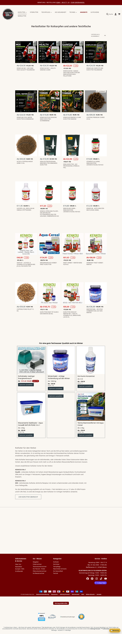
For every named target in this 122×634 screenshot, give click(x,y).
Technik (55, 573)
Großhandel (19, 571)
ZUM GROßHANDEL (78, 2)
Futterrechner (37, 564)
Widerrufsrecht (90, 594)
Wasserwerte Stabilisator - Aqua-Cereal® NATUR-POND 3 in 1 (30, 424)
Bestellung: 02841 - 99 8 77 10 (97, 562)
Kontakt (99, 594)
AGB (82, 594)
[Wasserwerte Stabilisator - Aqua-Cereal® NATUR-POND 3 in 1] (31, 407)
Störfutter (56, 564)
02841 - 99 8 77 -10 (62, 2)
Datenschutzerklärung (42, 594)
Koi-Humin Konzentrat (86, 376)
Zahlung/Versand (65, 594)
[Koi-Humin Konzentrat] (91, 360)
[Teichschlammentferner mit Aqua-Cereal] (91, 407)
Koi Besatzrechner (38, 573)
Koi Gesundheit (58, 571)
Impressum (54, 594)
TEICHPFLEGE (45, 12)
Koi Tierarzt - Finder (39, 569)
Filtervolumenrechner (39, 571)
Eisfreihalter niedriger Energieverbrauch (26, 377)
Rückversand (75, 594)
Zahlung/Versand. (95, 629)
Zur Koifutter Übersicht (28, 497)
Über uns (18, 564)
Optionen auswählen (25, 385)
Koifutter (56, 562)
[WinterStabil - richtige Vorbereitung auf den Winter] (61, 360)
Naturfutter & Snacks (60, 569)
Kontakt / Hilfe (19, 569)
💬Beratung (115, 630)
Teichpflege (56, 566)
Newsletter (18, 567)
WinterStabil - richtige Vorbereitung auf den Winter (59, 377)
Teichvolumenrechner (40, 566)
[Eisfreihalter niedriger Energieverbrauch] (31, 360)
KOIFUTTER (21, 12)
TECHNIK (72, 12)
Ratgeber (36, 562)
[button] (110, 14)
